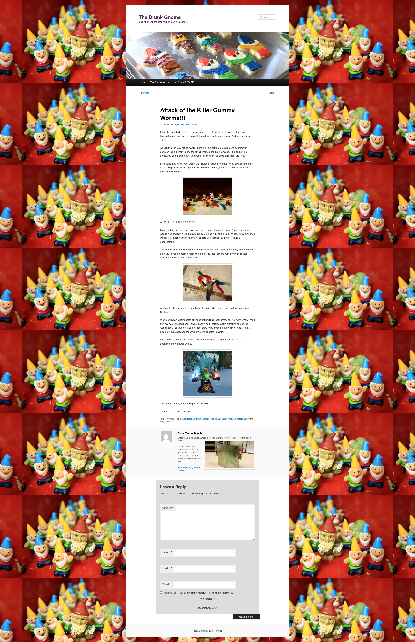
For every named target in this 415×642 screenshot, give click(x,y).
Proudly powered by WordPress (207, 630)
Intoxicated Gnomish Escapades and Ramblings (204, 418)
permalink (168, 421)
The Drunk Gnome (160, 16)
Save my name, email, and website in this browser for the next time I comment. (198, 592)
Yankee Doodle (192, 124)
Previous (144, 92)
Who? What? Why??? (184, 82)
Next (272, 92)
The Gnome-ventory (159, 82)
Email (167, 568)
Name (167, 552)
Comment (168, 507)
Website (166, 584)
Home (142, 82)
